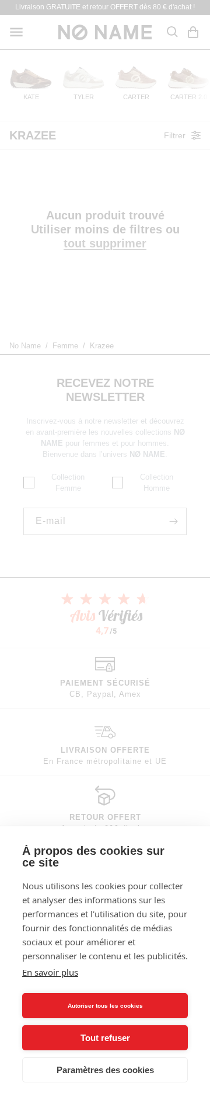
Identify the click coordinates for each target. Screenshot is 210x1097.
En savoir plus (50, 972)
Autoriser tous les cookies (105, 1005)
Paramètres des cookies (105, 1070)
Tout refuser (105, 1038)
